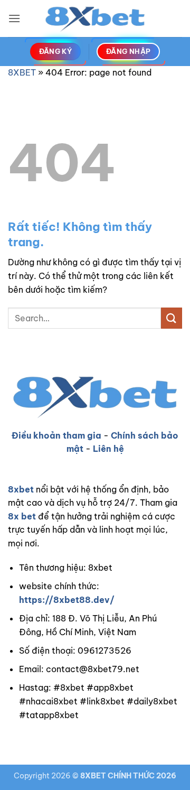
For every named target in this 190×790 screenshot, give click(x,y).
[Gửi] (171, 318)
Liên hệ (108, 448)
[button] (14, 18)
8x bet (22, 516)
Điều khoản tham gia (56, 435)
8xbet (21, 489)
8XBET (22, 72)
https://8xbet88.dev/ (67, 599)
